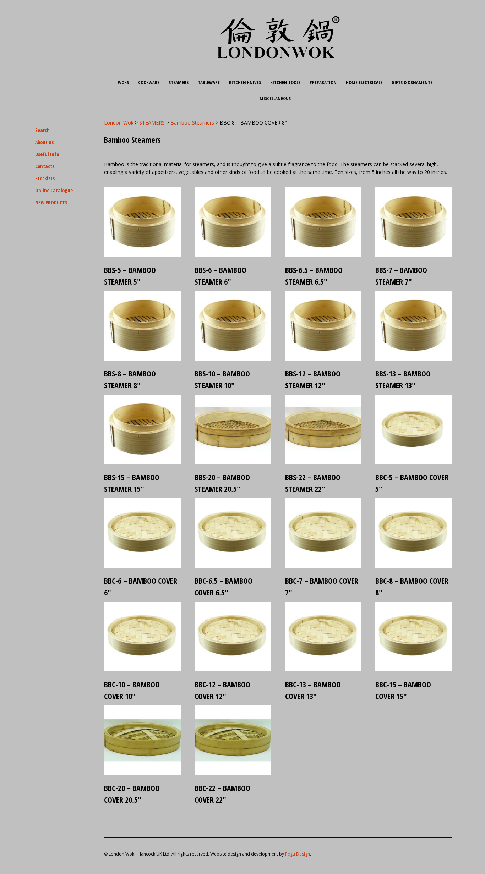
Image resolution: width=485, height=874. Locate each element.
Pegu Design (297, 854)
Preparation (323, 82)
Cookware (148, 82)
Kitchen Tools (285, 82)
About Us (44, 142)
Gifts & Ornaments (412, 82)
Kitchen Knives (245, 82)
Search (42, 130)
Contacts (44, 166)
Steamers (179, 82)
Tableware (209, 82)
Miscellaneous (275, 98)
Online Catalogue (54, 190)
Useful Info (47, 154)
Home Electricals (364, 82)
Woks (123, 82)
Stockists (45, 178)
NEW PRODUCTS (51, 202)
